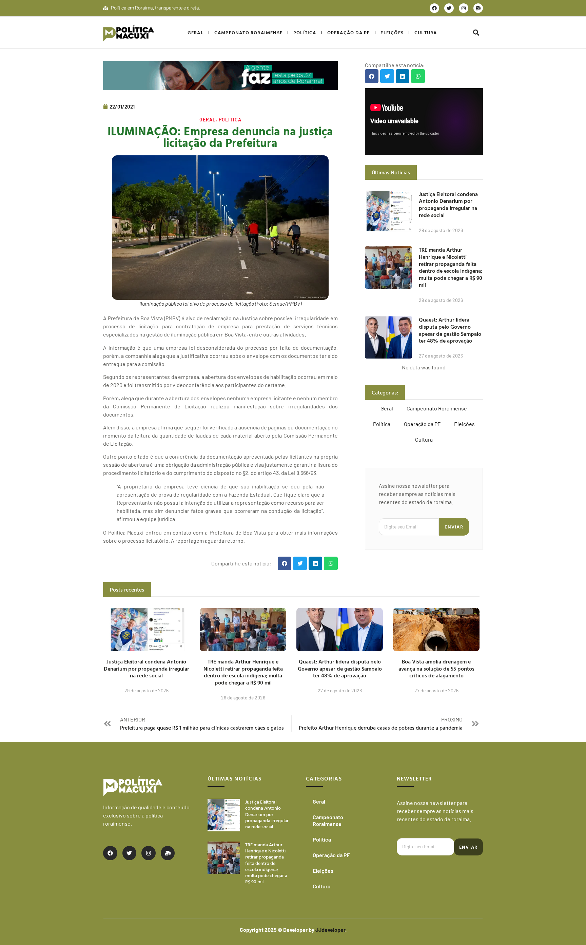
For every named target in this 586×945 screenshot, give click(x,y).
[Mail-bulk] (478, 8)
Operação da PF (348, 32)
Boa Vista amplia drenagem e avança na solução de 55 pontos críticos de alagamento (436, 668)
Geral (195, 32)
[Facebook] (434, 8)
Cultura (425, 32)
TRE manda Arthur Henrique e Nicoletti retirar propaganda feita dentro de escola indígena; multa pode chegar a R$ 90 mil (450, 267)
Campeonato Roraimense (248, 32)
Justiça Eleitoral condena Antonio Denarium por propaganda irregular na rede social (448, 204)
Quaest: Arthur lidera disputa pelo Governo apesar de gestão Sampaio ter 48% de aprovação (450, 330)
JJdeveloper (330, 929)
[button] (476, 32)
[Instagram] (463, 8)
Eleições (392, 32)
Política (304, 32)
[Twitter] (449, 8)
